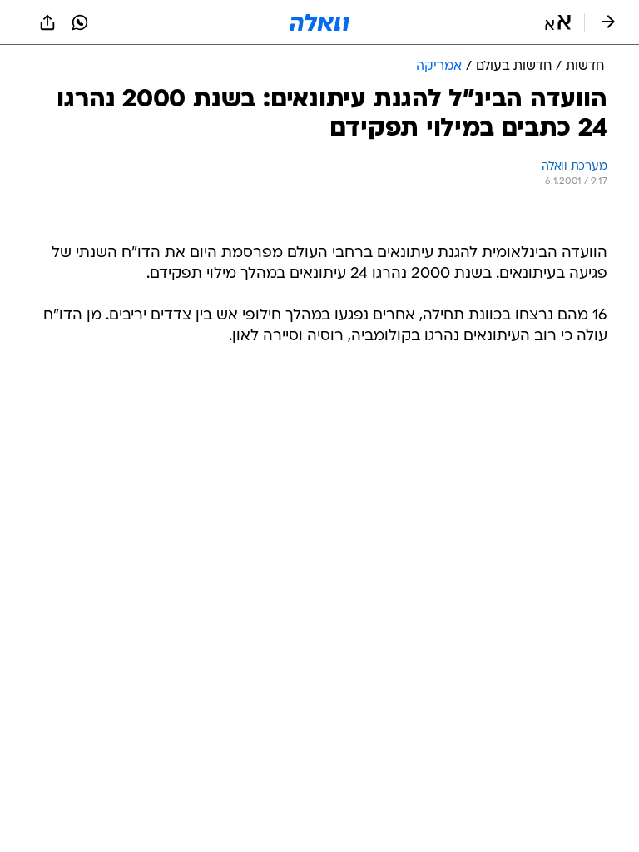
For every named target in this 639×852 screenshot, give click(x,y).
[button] (558, 22)
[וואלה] (319, 22)
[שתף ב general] (47, 22)
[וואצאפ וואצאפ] (80, 22)
